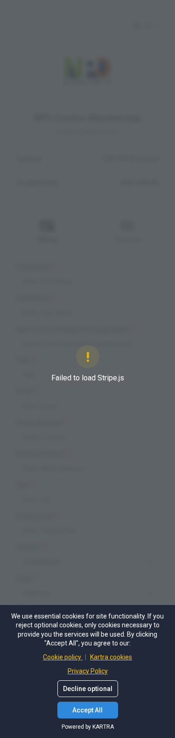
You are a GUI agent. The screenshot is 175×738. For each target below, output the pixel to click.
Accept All (87, 710)
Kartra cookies (111, 657)
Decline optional (87, 688)
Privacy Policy (88, 671)
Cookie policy (63, 657)
